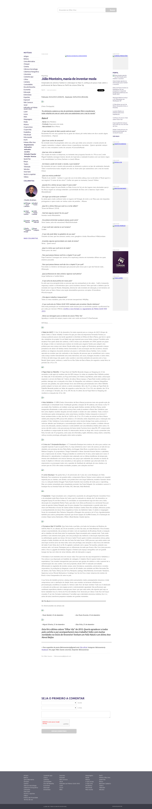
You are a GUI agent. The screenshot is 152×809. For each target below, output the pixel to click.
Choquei (26, 64)
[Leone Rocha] (27, 223)
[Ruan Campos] (35, 227)
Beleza (26, 59)
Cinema (26, 66)
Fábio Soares (48, 656)
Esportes (27, 97)
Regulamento (29, 145)
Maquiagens (28, 119)
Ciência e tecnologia (31, 69)
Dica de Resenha (29, 87)
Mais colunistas (31, 238)
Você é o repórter (30, 174)
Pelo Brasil (27, 135)
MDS (25, 117)
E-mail (80, 708)
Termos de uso (28, 799)
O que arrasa (28, 127)
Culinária (27, 82)
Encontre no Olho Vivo (67, 10)
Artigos (26, 56)
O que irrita (27, 129)
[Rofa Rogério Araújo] (27, 231)
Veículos (27, 169)
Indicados (27, 149)
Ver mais (116, 136)
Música (26, 124)
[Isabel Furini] (35, 201)
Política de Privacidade (31, 797)
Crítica (26, 79)
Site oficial (83, 647)
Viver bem (27, 172)
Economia (27, 90)
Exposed (27, 100)
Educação (27, 92)
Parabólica (27, 132)
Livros (26, 114)
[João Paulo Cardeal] (35, 209)
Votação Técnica (30, 156)
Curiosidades (28, 84)
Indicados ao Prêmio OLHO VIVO (30, 108)
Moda (26, 122)
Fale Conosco (28, 102)
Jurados (27, 152)
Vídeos (26, 177)
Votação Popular (30, 154)
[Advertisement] (76, 32)
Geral (25, 105)
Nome (80, 703)
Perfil (25, 140)
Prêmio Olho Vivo (30, 142)
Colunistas (27, 74)
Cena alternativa (29, 61)
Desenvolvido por (117, 806)
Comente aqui (28, 77)
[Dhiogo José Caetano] (27, 206)
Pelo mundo (28, 137)
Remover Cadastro (105, 783)
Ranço (26, 161)
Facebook (45, 650)
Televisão (27, 167)
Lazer (26, 112)
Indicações (28, 147)
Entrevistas (27, 95)
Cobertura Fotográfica (31, 72)
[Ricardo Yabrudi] (35, 219)
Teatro (26, 164)
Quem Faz (27, 159)
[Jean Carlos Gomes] (27, 214)
